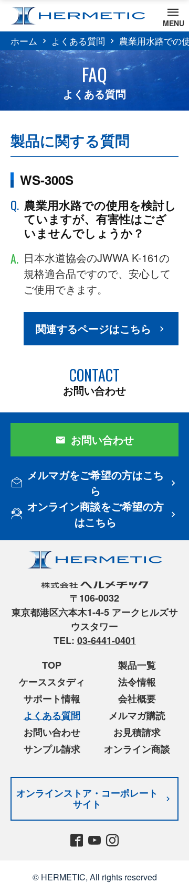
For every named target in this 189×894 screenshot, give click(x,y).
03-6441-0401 (106, 640)
